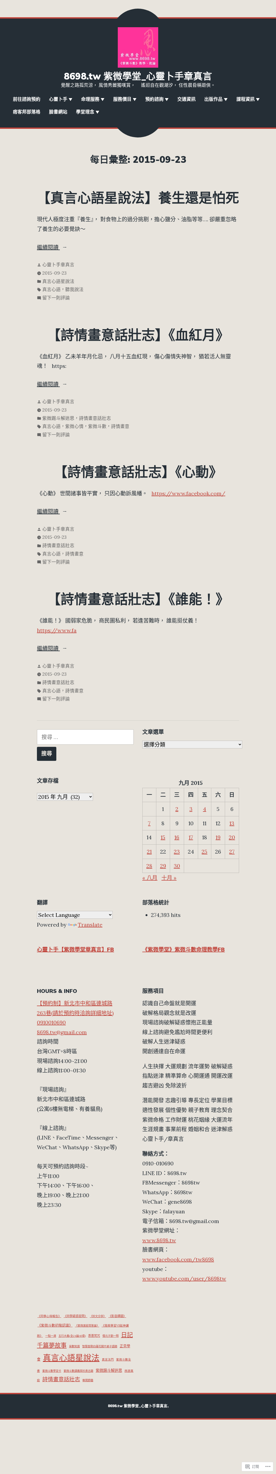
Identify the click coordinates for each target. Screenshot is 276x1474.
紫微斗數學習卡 (51, 1371)
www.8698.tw (159, 1240)
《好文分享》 (98, 1316)
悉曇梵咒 (94, 1336)
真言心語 (51, 289)
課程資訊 (245, 99)
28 (149, 865)
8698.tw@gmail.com (62, 1032)
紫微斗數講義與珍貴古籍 (78, 1371)
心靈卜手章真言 (58, 265)
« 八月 (149, 877)
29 (163, 865)
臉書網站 (58, 112)
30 (177, 865)
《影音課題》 (117, 1316)
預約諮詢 (154, 99)
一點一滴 (50, 1336)
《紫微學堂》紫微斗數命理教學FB (183, 949)
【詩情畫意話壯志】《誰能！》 (138, 600)
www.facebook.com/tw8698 (178, 1259)
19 (218, 837)
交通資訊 (186, 99)
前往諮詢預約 (26, 99)
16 (176, 837)
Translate (90, 924)
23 (177, 851)
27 (231, 851)
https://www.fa (57, 630)
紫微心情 (74, 426)
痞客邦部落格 (26, 112)
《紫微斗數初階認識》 (55, 1325)
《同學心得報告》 (49, 1316)
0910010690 (51, 1022)
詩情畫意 (120, 426)
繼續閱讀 (48, 248)
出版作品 (213, 99)
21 (149, 851)
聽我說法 (74, 289)
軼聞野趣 (87, 1380)
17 (191, 837)
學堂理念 (85, 112)
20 (232, 837)
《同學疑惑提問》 (75, 1316)
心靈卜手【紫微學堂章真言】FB (75, 949)
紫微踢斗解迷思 (58, 418)
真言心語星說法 (58, 281)
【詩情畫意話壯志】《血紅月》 (138, 335)
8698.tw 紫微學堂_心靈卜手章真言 (138, 76)
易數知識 (74, 1346)
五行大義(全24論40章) (72, 1336)
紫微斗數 (97, 426)
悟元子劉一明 (110, 1336)
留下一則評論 (56, 298)
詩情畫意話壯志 (95, 418)
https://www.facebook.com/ (188, 493)
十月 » (169, 877)
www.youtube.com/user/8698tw (184, 1278)
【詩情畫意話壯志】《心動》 (138, 472)
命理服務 (90, 99)
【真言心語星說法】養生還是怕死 (138, 198)
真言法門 (108, 1359)
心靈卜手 (58, 99)
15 (163, 837)
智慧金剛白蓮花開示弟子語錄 (99, 1346)
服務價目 (122, 99)
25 (204, 851)
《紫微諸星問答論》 (87, 1325)
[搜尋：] (85, 737)
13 (231, 823)
